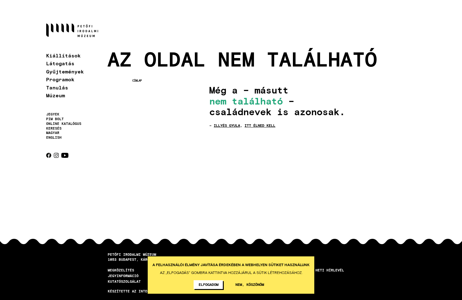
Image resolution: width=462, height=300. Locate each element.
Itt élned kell (260, 125)
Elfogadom (208, 284)
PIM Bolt (55, 119)
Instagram (56, 155)
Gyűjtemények (65, 71)
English (54, 137)
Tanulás (57, 87)
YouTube (65, 155)
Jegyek (52, 114)
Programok (60, 79)
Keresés (54, 128)
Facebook (48, 155)
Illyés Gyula (227, 125)
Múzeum (55, 95)
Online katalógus (63, 124)
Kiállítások (63, 55)
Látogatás (60, 63)
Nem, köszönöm (249, 284)
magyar (52, 133)
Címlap (137, 80)
